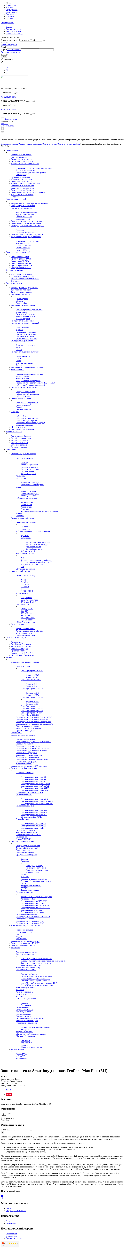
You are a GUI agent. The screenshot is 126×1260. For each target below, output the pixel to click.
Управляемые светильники (22, 195)
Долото (19, 358)
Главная (4, 144)
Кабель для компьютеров (26, 498)
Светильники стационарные (28, 757)
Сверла (19, 350)
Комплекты (20, 476)
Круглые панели (23, 243)
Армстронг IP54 (32, 677)
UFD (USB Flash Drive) (25, 575)
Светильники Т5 (23, 219)
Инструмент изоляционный (22, 321)
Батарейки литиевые (19, 443)
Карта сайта (11, 1223)
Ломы (18, 361)
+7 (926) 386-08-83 (8, 97)
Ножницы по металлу (25, 336)
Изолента (20, 990)
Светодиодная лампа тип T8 (23, 945)
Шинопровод (21, 175)
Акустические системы (25, 629)
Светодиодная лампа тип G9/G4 (34, 799)
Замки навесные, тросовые (22, 292)
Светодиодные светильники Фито (30, 921)
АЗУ (22, 558)
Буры (18, 347)
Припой (19, 407)
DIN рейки (25, 1041)
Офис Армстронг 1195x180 (32, 697)
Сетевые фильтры (23, 1014)
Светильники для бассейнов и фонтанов (28, 192)
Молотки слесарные (24, 363)
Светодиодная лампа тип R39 (33, 823)
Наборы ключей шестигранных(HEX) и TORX (35, 383)
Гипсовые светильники (20, 177)
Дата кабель (26, 538)
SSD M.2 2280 (26, 613)
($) (7, 66)
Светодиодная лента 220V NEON (35, 905)
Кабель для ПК (27, 502)
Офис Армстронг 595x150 (32, 711)
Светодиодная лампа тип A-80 (33, 779)
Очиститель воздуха (19, 649)
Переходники (26, 1005)
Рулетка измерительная (25, 316)
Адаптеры (25, 536)
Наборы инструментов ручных (24, 387)
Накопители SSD (23, 604)
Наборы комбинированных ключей (30, 385)
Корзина (4, 124)
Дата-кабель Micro (33, 547)
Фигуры (24, 888)
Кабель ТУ (20, 1056)
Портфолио (11, 14)
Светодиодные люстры (25, 919)
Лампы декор (21, 837)
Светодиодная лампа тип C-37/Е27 (35, 786)
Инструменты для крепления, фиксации (28, 367)
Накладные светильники (21, 181)
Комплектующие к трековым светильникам (34, 168)
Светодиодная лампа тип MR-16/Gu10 (37, 801)
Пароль (4, 50)
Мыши (18, 487)
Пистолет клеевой (23, 405)
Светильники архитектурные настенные (33, 748)
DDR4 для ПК (27, 609)
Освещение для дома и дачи (22, 841)
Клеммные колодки (24, 994)
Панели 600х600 (23, 250)
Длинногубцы (22, 299)
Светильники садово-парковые (29, 755)
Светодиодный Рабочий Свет (23, 653)
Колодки (19, 996)
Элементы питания (14, 431)
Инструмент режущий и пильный (25, 323)
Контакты (10, 16)
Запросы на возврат (14, 31)
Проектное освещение (25, 730)
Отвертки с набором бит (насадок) (30, 423)
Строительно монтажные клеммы (30, 1018)
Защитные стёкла (50, 144)
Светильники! (12, 150)
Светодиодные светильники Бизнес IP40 (33, 719)
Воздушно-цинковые (19, 447)
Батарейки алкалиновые (21, 438)
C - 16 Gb (25, 584)
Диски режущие (22, 327)
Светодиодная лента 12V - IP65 (34, 903)
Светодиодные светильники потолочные (33, 917)
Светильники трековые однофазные (31, 172)
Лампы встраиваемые (25, 806)
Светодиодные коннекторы (32, 912)
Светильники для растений (22, 188)
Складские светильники (21, 268)
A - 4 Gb (24, 580)
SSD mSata (25, 615)
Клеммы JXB (26, 1043)
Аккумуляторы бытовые (21, 436)
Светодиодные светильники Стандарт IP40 (34, 717)
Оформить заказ (7, 126)
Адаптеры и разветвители (27, 952)
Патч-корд (25, 509)
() (7, 68)
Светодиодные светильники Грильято (27, 234)
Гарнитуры (25, 527)
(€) (7, 70)
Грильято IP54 (31, 686)
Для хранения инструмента (22, 429)
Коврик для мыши (28, 496)
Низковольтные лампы (25, 830)
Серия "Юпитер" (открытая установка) (37, 985)
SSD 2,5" (24, 611)
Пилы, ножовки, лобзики (26, 338)
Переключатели (22, 1007)
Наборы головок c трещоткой (28, 381)
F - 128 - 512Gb (27, 591)
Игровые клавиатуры (30, 469)
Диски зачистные (23, 356)
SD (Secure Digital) (28, 602)
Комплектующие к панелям (27, 241)
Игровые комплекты (29, 467)
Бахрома (24, 859)
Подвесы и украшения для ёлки (34, 879)
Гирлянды (25, 861)
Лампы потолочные (24, 795)
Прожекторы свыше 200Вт (22, 265)
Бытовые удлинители (25, 954)
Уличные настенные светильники (25, 279)
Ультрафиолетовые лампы (27, 832)
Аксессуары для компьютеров (23, 454)
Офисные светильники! (16, 199)
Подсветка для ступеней (26, 739)
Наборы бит (21, 416)
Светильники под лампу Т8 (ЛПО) (25, 943)
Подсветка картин (23, 850)
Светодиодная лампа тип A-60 (33, 777)
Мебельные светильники (21, 179)
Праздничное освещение (26, 854)
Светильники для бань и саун (23, 190)
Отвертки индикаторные (26, 420)
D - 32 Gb (25, 587)
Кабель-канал (21, 1058)
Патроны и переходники (26, 998)
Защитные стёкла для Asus (69, 144)
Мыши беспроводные (30, 494)
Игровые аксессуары (24, 458)
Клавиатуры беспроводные (32, 485)
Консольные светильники (21, 274)
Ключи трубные (22, 378)
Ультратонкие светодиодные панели (26, 237)
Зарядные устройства (25, 553)
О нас (8, 1221)
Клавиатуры (21, 478)
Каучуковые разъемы (24, 992)
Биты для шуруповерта (25, 345)
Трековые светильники (25, 170)
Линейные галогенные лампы (28, 835)
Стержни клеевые (23, 409)
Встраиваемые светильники (22, 186)
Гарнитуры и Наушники (26, 522)
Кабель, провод (17, 1049)
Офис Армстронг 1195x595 (32, 708)
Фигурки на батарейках (31, 885)
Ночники (15, 197)
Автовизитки (16, 642)
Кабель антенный (28, 551)
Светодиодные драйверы (31, 910)
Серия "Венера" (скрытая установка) (36, 976)
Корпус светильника (24, 932)
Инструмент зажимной (20, 294)
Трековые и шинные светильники (25, 164)
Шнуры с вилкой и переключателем (31, 1034)
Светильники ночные (25, 852)
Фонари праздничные (30, 890)
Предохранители (18, 651)
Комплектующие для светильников (25, 925)
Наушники (25, 529)
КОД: (3, 1083)
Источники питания (24, 930)
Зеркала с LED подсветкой (27, 848)
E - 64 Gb (24, 589)
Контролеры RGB (28, 899)
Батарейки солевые (19, 445)
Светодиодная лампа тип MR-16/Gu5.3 (37, 804)
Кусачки (19, 330)
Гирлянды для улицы (34, 866)
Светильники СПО (24, 217)
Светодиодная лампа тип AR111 (34, 810)
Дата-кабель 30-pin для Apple (38, 542)
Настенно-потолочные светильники (26, 183)
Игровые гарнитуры (29, 465)
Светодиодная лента (24, 892)
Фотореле (25, 1029)
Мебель (19, 513)
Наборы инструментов (25, 392)
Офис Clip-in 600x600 (30, 715)
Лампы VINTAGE (23, 839)
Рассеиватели (21, 939)
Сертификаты (11, 10)
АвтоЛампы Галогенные (21, 644)
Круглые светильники (25, 214)
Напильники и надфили (26, 332)
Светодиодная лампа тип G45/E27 (35, 788)
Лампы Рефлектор (23, 819)
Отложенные (11, 1236)
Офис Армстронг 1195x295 (32, 706)
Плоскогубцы (21, 303)
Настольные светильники (26, 914)
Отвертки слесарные (24, 425)
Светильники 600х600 (25, 232)
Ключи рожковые (23, 376)
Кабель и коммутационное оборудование (33, 531)
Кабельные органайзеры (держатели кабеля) (39, 511)
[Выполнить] (44, 40)
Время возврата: (8, 1079)
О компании (11, 5)
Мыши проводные (28, 491)
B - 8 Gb (24, 582)
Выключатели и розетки (26, 970)
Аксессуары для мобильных (30, 144)
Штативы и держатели (25, 569)
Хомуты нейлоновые (24, 1032)
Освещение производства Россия (25, 662)
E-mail (3, 47)
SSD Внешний (27, 620)
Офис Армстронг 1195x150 (32, 688)
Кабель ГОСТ (21, 1054)
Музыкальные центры (25, 633)
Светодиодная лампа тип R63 (33, 828)
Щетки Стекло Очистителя (22, 655)
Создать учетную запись (11, 52)
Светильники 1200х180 (25, 230)
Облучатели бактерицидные (27, 726)
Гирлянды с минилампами (37, 870)
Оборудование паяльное (21, 398)
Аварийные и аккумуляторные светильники (29, 203)
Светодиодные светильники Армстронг (27, 226)
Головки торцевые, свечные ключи (30, 374)
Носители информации (20, 571)
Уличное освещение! (14, 270)
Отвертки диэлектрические (27, 418)
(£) (7, 72)
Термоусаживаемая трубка (27, 1021)
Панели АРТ (16, 733)
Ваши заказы (11, 1234)
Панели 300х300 (23, 248)
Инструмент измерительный (23, 305)
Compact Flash (26, 598)
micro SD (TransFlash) (29, 600)
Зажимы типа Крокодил (21, 290)
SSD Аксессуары (28, 618)
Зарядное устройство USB (32, 564)
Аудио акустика (17, 624)
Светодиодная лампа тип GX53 (34, 812)
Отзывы (9, 18)
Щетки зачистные (18, 427)
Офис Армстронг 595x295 (32, 713)
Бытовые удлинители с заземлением (36, 963)
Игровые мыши (27, 471)
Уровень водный (23, 319)
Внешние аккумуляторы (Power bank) (36, 562)
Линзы (18, 934)
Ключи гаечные (17, 369)
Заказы (9, 27)
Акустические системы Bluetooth (29, 631)
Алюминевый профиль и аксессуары (36, 897)
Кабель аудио (26, 507)
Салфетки (20, 516)
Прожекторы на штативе (21, 263)
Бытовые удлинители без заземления (36, 959)
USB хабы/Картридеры (25, 622)
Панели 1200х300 (23, 245)
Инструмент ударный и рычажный (25, 352)
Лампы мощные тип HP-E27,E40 (29, 792)
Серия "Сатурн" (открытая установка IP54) (39, 983)
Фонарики (15, 281)
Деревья (24, 874)
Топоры (19, 365)
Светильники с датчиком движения (26, 223)
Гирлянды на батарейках (36, 868)
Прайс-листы (11, 12)
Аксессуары (13, 144)
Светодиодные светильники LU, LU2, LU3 (29, 766)
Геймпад (24, 463)
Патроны (24, 1003)
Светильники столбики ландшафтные (32, 759)
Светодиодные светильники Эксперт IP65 (33, 722)
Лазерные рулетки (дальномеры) (29, 310)
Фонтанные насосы (24, 764)
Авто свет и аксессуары (16, 637)
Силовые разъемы (23, 1016)
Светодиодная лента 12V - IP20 (34, 901)
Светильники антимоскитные (28, 746)
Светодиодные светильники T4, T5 (25, 941)
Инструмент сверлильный (22, 341)
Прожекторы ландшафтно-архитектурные (33, 742)
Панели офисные (23, 666)
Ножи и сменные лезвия (26, 334)
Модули (19, 936)
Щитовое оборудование (26, 1036)
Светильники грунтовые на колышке (31, 750)
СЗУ (22, 567)
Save (9, 1094)
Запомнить (8, 59)
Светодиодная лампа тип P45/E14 (35, 790)
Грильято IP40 (31, 684)
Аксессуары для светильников (28, 728)
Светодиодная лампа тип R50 (33, 826)
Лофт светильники (19, 157)
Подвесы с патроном (24, 1010)
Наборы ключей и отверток (27, 394)
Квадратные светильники (26, 212)
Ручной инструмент (14, 283)
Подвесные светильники (21, 159)
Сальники (25, 1045)
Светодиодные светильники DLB (30, 923)
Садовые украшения (24, 744)
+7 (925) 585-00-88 (8, 109)
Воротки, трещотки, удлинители (24, 288)
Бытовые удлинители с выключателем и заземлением (43, 961)
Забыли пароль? (14, 50)
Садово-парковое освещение (23, 735)
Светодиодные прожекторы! (18, 252)
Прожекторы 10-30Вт (20, 257)
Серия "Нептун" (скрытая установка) (36, 981)
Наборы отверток (23, 396)
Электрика (15, 948)
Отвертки (15, 412)
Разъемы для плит (23, 1012)
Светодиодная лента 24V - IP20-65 (35, 908)
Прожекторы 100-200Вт (21, 259)
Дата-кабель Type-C (34, 549)
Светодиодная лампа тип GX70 (34, 815)
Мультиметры (21, 312)
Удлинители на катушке (31, 965)
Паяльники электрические (27, 403)
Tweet (8, 1090)
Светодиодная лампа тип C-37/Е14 (35, 784)
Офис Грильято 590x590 (31, 680)
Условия (9, 7)
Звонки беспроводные (25, 987)
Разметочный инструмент (26, 314)
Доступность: (6, 1086)
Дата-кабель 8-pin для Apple (37, 544)
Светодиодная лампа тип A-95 (33, 781)
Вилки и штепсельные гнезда (28, 967)
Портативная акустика (25, 635)
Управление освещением (26, 1023)
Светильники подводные (26, 753)
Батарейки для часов (19, 440)
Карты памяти (22, 593)
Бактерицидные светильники (23, 206)
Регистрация (11, 45)
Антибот (4, 42)
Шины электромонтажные (32, 1047)
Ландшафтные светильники (22, 276)
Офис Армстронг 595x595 (32, 671)
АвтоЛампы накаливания (21, 646)
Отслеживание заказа (10, 40)
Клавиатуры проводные (31, 482)
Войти (3, 45)
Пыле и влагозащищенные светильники (28, 221)
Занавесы (25, 877)
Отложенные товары (14, 33)
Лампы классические (24, 773)
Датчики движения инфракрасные (35, 1027)
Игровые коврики (28, 474)
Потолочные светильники (22, 161)
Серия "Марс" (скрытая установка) (35, 979)
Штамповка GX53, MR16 (31, 817)
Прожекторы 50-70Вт (20, 261)
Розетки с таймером (29, 974)
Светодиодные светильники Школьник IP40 (34, 724)
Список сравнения (14, 29)
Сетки (23, 883)
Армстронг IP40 (32, 675)
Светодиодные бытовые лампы (24, 768)
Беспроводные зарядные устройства (36, 560)
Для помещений (32, 872)
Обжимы (19, 301)
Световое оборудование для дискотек (36, 881)
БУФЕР (9, 657)
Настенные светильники (21, 155)
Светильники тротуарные (26, 761)
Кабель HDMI (26, 505)
